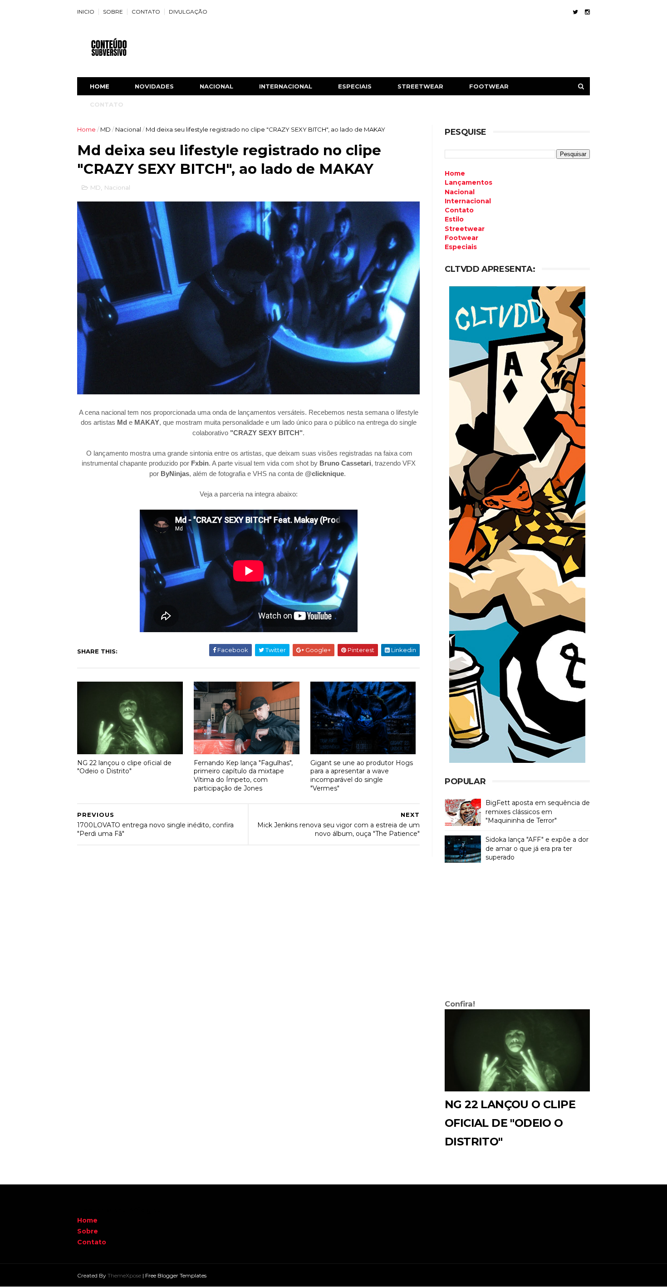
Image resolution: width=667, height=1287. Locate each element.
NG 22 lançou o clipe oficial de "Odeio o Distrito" (124, 767)
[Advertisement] (517, 933)
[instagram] (587, 12)
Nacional (128, 129)
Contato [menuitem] (459, 210)
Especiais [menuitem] (461, 247)
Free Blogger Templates (175, 1275)
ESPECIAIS (355, 86)
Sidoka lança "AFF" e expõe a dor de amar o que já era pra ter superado (537, 848)
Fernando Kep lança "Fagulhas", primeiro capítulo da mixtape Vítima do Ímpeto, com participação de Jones (243, 775)
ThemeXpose (124, 1275)
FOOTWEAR (489, 86)
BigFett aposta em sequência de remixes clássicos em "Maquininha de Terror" (538, 812)
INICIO (85, 11)
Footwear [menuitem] (461, 238)
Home (99, 86)
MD (105, 129)
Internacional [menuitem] (468, 201)
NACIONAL (216, 86)
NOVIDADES (154, 86)
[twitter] (575, 12)
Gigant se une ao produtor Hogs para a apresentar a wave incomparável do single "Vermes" (361, 775)
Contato (91, 1242)
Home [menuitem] (455, 173)
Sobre (87, 1231)
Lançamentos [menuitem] (468, 182)
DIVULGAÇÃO (188, 11)
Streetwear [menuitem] (465, 229)
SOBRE (113, 11)
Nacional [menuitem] (460, 192)
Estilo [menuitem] (454, 219)
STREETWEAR (420, 86)
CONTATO (146, 11)
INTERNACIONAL (285, 86)
